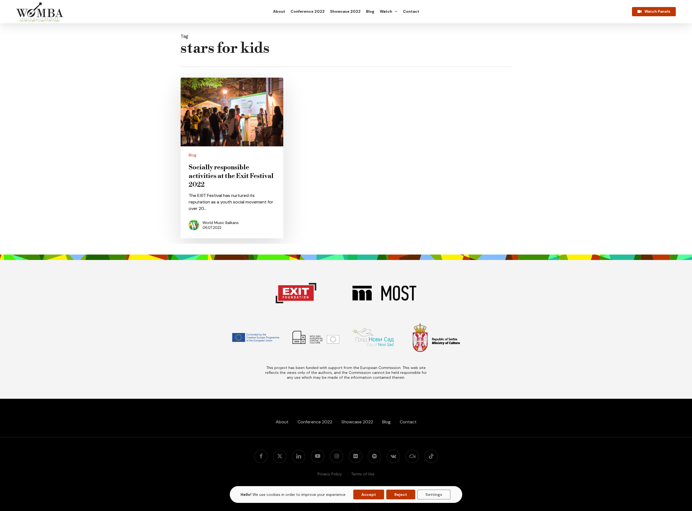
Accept (368, 494)
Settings (433, 494)
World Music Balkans (220, 222)
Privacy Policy (330, 474)
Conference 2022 (315, 422)
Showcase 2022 (357, 422)
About (282, 422)
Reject (400, 494)
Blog (192, 155)
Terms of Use (362, 474)
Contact (408, 422)
